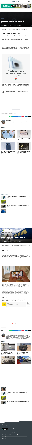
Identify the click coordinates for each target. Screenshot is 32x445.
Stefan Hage (5, 25)
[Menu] (2, 1)
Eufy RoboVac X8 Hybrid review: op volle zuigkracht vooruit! (23, 353)
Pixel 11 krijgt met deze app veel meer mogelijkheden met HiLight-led (18, 205)
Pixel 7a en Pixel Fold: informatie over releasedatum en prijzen (8, 152)
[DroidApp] (16, 1)
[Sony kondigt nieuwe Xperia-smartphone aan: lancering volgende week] (3, 202)
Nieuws (5, 10)
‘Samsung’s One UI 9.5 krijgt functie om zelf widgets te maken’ (17, 209)
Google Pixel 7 (11, 113)
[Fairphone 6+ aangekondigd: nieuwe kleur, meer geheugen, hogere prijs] (3, 197)
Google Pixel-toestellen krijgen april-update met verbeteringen (23, 152)
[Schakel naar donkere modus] (28, 1)
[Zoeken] (29, 1)
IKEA (8, 303)
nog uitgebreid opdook (7, 49)
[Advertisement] (16, 43)
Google (3, 113)
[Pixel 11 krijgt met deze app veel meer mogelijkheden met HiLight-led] (3, 206)
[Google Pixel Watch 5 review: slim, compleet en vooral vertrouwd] (3, 389)
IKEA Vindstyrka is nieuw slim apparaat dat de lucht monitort (7, 353)
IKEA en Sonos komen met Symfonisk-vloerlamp (6, 366)
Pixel (14, 113)
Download (28, 304)
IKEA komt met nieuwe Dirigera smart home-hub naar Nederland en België (23, 366)
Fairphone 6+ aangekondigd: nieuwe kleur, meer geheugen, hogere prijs (18, 196)
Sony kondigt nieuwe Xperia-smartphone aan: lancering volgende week (18, 200)
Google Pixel (6, 113)
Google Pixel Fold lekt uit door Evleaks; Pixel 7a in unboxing (6, 139)
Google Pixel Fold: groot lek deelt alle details (23, 139)
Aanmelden (4, 438)
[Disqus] (16, 167)
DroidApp (2, 10)
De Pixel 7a (20, 49)
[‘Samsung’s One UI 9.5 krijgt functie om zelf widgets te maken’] (3, 211)
